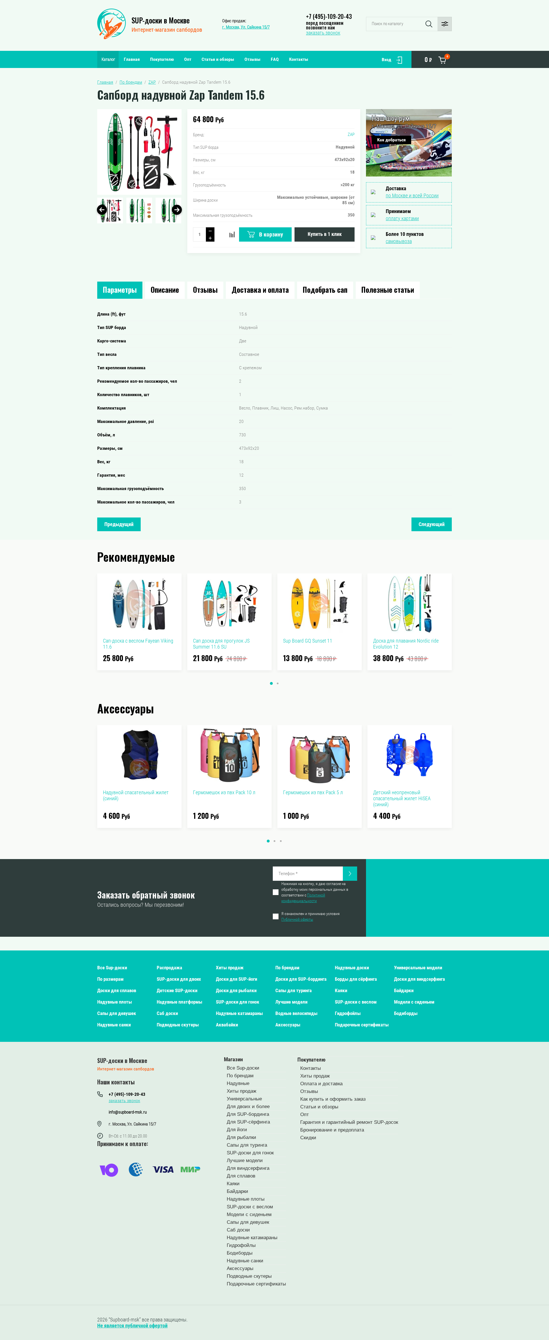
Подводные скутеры (178, 1025)
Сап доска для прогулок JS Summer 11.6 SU (221, 644)
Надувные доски (352, 967)
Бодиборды (405, 1013)
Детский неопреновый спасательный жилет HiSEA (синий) (402, 798)
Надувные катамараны (239, 1013)
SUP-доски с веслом (356, 1002)
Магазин (233, 1059)
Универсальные (244, 1099)
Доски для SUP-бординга (301, 979)
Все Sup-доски (112, 967)
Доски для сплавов (116, 990)
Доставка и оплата (260, 289)
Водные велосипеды (296, 1013)
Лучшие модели (291, 1002)
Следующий (432, 524)
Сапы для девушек (116, 1013)
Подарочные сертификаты (362, 1025)
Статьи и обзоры (218, 59)
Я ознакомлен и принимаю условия (310, 916)
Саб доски (167, 1013)
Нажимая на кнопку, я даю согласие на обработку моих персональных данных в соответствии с (314, 892)
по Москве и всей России (412, 195)
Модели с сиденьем (414, 1002)
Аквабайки (227, 1025)
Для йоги (237, 1129)
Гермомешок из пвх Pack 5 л (313, 792)
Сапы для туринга (293, 990)
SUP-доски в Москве (161, 20)
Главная (132, 59)
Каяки (341, 990)
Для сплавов (241, 1176)
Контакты (298, 59)
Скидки (308, 1137)
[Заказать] (350, 873)
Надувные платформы (179, 1002)
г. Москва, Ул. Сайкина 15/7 (246, 27)
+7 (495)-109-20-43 (329, 16)
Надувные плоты (114, 1002)
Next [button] (177, 210)
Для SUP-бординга (248, 1114)
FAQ (275, 59)
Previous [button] (102, 210)
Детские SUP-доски (177, 990)
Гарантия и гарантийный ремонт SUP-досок (349, 1122)
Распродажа (169, 967)
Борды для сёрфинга (356, 979)
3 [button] (281, 841)
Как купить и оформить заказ (333, 1099)
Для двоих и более (248, 1106)
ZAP (351, 134)
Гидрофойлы (348, 1013)
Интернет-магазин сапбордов (167, 29)
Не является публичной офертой (132, 1326)
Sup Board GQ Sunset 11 (307, 641)
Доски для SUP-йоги (236, 979)
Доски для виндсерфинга (419, 979)
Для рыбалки (241, 1137)
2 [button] (278, 683)
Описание (165, 289)
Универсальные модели (418, 967)
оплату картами (402, 218)
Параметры (120, 289)
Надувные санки (114, 1025)
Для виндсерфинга (248, 1168)
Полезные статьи (387, 289)
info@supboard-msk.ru (128, 1112)
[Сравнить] (232, 234)
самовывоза (399, 241)
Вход (386, 59)
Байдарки (403, 990)
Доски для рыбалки (236, 990)
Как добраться (391, 140)
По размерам (110, 979)
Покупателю (162, 59)
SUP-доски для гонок (237, 1002)
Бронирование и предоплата (332, 1130)
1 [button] (271, 683)
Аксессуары (287, 1025)
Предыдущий (119, 524)
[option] (139, 152)
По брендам (287, 967)
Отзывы (252, 59)
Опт (187, 59)
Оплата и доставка (321, 1083)
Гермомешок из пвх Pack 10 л (224, 792)
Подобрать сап (325, 289)
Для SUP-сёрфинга (248, 1122)
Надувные (238, 1083)
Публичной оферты (297, 919)
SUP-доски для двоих (179, 979)
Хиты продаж (230, 967)
